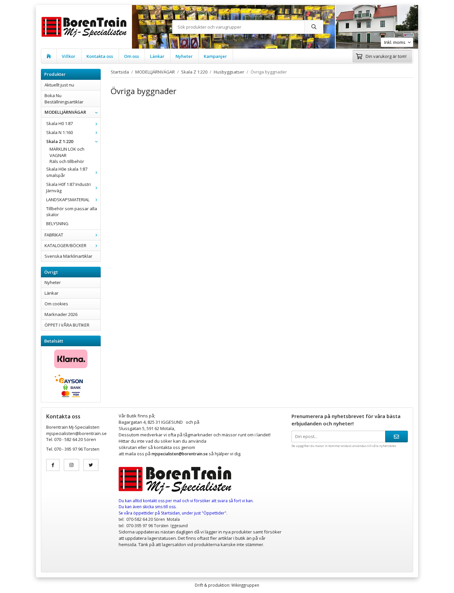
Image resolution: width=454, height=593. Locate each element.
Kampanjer (215, 56)
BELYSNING (57, 223)
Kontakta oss (99, 56)
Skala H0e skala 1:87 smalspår (66, 172)
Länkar (157, 56)
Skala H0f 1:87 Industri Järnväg (68, 187)
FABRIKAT (54, 235)
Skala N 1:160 (59, 132)
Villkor (68, 56)
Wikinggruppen (245, 585)
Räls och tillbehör (67, 161)
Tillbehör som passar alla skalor (71, 212)
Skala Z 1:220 (59, 141)
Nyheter (184, 56)
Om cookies (56, 304)
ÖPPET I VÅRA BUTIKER (67, 325)
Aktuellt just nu (59, 85)
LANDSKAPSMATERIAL (67, 200)
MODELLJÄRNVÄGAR (65, 112)
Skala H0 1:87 (59, 123)
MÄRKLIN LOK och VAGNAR (67, 152)
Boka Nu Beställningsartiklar (64, 98)
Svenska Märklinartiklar (68, 256)
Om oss (131, 56)
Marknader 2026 (61, 314)
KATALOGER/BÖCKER (65, 245)
